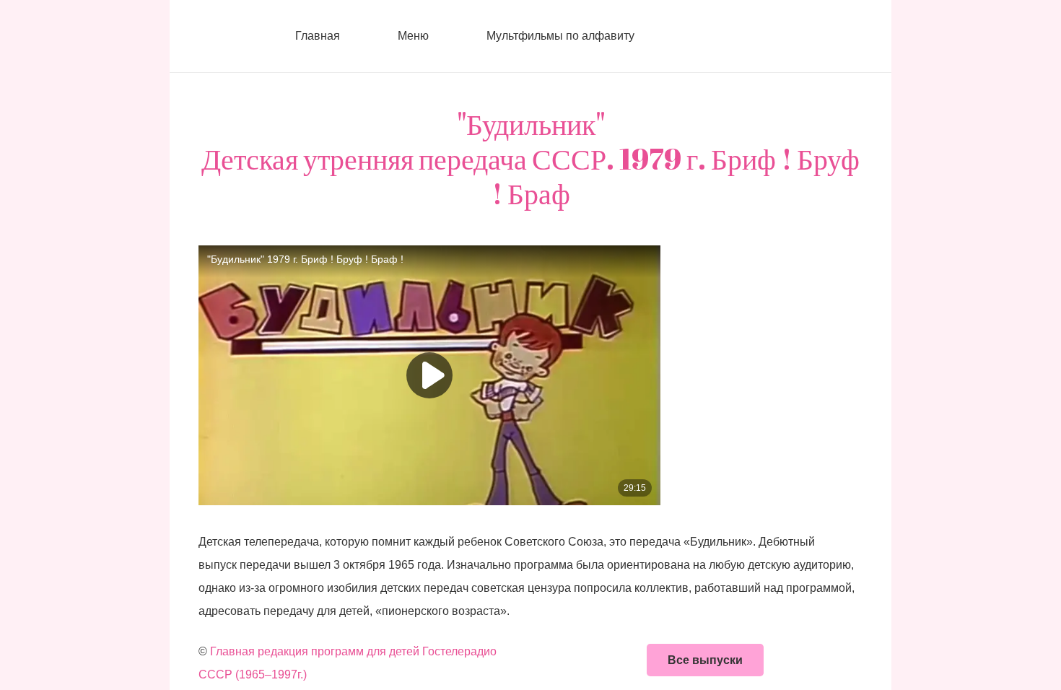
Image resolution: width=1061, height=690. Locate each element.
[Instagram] (714, 36)
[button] (437, 36)
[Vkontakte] (685, 36)
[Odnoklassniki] (743, 36)
